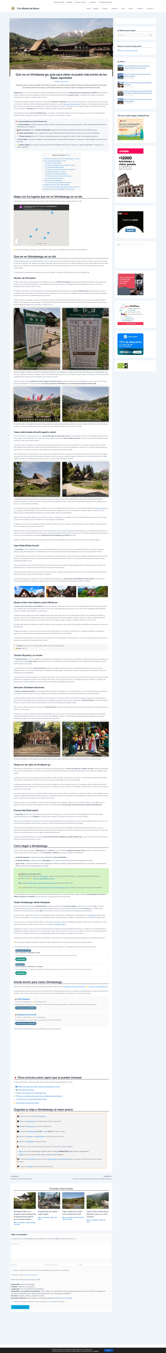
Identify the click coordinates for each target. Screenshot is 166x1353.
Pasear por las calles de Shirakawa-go (58, 176)
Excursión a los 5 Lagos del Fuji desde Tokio (32, 1099)
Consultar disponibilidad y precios (43, 878)
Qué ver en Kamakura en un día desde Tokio (31, 1093)
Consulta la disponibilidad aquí (98, 986)
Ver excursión (21, 959)
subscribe (49, 1301)
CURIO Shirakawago (23, 999)
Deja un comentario (19, 1222)
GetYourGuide (39, 1136)
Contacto (93, 2)
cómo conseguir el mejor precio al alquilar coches (53, 887)
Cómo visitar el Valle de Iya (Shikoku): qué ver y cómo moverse (97, 1214)
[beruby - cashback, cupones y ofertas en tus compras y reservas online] (130, 222)
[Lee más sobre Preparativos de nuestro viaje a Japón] (49, 1200)
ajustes (96, 1351)
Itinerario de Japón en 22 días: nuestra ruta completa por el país (39, 1086)
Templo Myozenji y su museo (55, 171)
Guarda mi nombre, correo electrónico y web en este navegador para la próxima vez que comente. (41, 1270)
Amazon (30, 1166)
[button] (86, 2)
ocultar (68, 155)
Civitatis (29, 1136)
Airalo (21, 1151)
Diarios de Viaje (59, 2)
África (131, 8)
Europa (104, 8)
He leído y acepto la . (24, 1275)
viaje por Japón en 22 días (72, 104)
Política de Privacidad (30, 1275)
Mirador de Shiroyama (53, 163)
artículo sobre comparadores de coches (41, 883)
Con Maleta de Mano (105, 2)
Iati (46, 1131)
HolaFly (21, 1154)
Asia (122, 8)
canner (44, 1116)
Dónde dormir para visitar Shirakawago (56, 184)
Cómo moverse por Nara (26, 1090)
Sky (40, 1116)
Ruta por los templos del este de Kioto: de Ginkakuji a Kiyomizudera (39, 1096)
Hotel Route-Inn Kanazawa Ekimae (75, 986)
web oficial (91, 915)
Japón (28, 1222)
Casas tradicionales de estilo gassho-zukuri (60, 165)
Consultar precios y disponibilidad (25, 1008)
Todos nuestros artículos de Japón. (27, 1103)
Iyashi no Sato (100, 508)
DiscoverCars (44, 876)
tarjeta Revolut (65, 1159)
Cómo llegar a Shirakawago (52, 180)
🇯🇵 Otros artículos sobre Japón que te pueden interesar (61, 187)
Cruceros (150, 8)
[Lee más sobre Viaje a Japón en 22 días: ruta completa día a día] (73, 1200)
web (36, 917)
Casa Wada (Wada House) (54, 167)
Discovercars (31, 1126)
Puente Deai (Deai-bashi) (54, 178)
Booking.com (31, 1121)
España (95, 8)
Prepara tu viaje (80, 2)
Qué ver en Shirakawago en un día (54, 161)
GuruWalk (30, 1141)
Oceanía (139, 8)
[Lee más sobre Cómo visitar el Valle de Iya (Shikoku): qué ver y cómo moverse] (98, 1200)
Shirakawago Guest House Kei (26, 1014)
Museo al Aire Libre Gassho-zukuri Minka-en (60, 169)
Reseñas (69, 2)
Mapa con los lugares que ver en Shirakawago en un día (61, 159)
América (114, 8)
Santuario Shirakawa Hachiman (56, 174)
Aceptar (108, 1350)
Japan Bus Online (59, 924)
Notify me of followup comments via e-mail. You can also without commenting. (39, 1301)
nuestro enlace (51, 1159)
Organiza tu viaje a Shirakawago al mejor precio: (59, 189)
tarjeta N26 (30, 1159)
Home (88, 8)
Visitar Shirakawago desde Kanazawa (58, 182)
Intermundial (32, 1131)
